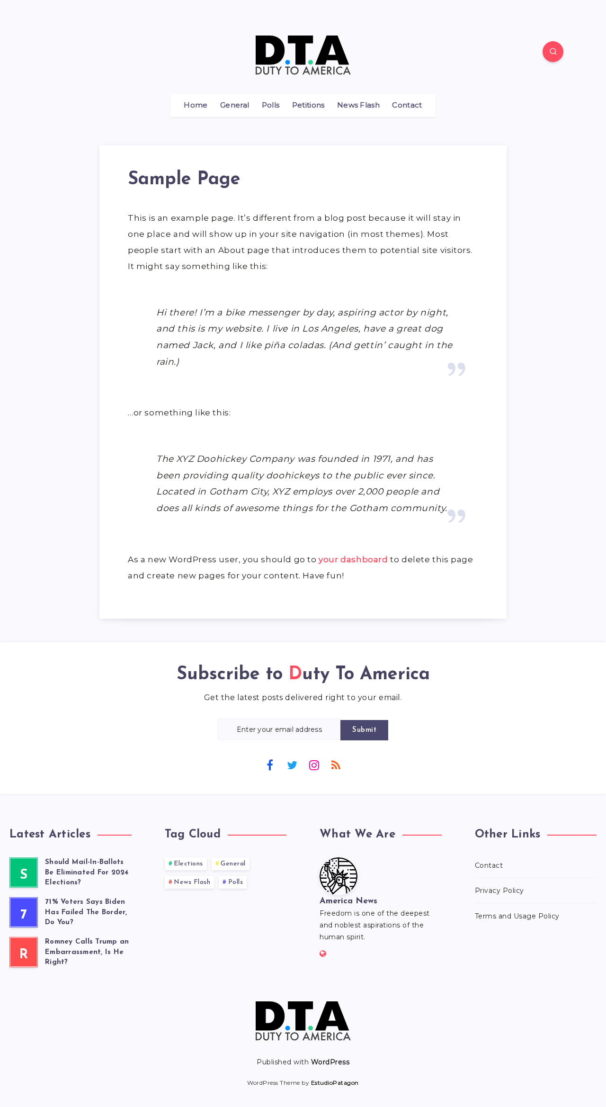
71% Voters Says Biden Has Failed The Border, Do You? (86, 913)
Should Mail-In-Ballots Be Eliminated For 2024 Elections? (87, 873)
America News (348, 901)
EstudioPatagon (335, 1082)
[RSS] (336, 764)
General (234, 105)
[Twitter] (292, 764)
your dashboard (353, 559)
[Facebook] (270, 764)
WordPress (330, 1062)
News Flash (358, 105)
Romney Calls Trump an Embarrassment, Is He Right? (87, 952)
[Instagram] (314, 764)
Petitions (308, 105)
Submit (364, 730)
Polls (271, 105)
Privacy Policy (499, 890)
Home (195, 105)
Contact (407, 105)
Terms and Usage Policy (517, 916)
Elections (188, 863)
